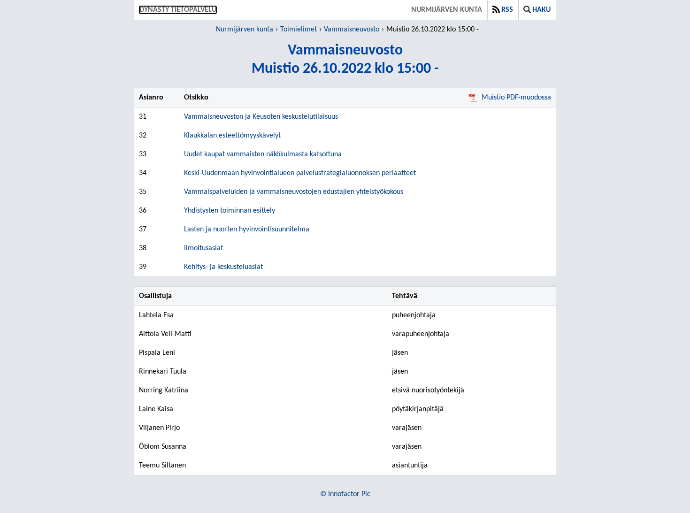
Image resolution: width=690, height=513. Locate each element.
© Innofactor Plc (345, 494)
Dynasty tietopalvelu (177, 10)
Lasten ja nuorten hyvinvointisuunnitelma (246, 229)
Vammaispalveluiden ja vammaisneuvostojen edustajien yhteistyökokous (293, 192)
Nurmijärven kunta (446, 10)
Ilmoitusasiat (203, 248)
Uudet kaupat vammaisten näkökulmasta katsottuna (263, 154)
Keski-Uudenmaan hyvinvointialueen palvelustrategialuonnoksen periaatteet (300, 173)
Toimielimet (298, 29)
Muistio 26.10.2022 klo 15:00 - (432, 29)
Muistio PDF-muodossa (516, 97)
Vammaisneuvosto (351, 29)
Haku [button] (541, 10)
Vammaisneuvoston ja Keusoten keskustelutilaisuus (261, 117)
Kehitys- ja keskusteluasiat (223, 267)
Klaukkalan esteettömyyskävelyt (232, 135)
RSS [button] (507, 10)
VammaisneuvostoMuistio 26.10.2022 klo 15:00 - (345, 60)
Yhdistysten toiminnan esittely (229, 210)
